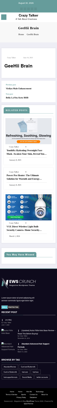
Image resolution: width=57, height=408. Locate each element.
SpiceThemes (28, 403)
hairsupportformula (10, 377)
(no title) (8, 319)
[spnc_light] (53, 17)
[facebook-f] (21, 9)
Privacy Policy (21, 397)
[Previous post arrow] (50, 87)
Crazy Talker (28, 15)
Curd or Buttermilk (10, 372)
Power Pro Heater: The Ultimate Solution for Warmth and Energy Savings (23, 177)
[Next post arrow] (50, 97)
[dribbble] (28, 9)
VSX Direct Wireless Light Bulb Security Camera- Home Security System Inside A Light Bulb (23, 228)
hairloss (36, 372)
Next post (9, 94)
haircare (25, 372)
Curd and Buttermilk (28, 366)
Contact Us (33, 394)
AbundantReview (10, 366)
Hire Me (29, 391)
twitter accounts (42, 377)
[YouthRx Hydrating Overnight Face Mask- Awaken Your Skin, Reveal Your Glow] (28, 131)
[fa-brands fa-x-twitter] (25, 9)
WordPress (30, 401)
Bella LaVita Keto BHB (17, 97)
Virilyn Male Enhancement (18, 88)
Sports (23, 394)
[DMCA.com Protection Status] (10, 307)
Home (12, 391)
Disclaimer (33, 397)
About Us (44, 394)
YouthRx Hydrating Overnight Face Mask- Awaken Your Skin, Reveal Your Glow (26, 152)
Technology (40, 391)
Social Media (27, 377)
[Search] (48, 18)
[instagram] (32, 9)
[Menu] (3, 17)
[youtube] (35, 9)
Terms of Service (11, 394)
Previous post (11, 85)
